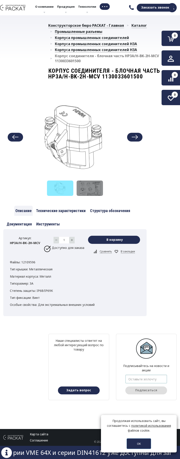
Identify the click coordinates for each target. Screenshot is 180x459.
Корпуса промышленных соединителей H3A (96, 43)
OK (139, 444)
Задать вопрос (78, 390)
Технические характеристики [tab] (61, 210)
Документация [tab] (19, 224)
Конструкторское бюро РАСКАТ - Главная (86, 25)
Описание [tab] (23, 210)
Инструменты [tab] (48, 224)
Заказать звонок (155, 7)
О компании (44, 7)
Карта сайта (39, 434)
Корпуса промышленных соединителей (92, 37)
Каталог (139, 25)
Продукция (66, 7)
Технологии (87, 7)
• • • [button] (105, 6)
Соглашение (39, 440)
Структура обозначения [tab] (110, 210)
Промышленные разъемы (78, 31)
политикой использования (151, 426)
